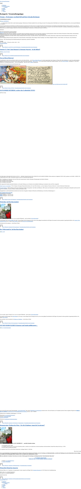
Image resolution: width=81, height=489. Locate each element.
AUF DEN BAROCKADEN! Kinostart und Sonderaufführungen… (19, 325)
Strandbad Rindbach (3, 43)
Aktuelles (4, 9)
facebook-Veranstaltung (4, 417)
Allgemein (19, 47)
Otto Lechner (5, 317)
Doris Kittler (11, 220)
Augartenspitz (16, 227)
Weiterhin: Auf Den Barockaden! (9, 202)
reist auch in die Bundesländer (27, 221)
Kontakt (3, 8)
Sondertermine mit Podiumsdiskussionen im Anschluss (17, 411)
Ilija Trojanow (15, 221)
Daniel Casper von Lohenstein (5, 185)
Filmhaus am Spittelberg (18, 319)
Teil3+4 (1, 195)
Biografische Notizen (6, 6)
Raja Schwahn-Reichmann (4, 1)
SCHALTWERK (65, 61)
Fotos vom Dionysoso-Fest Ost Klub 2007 (60, 84)
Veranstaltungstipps (24, 47)
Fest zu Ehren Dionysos (37, 60)
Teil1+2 (1, 194)
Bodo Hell (2, 32)
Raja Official (5, 47)
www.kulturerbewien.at (10, 460)
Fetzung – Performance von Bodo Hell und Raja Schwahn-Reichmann (20, 17)
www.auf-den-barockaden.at (10, 415)
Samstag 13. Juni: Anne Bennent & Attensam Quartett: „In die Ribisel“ (20, 49)
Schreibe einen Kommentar (32, 47)
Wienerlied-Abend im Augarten (9, 468)
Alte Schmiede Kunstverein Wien (6, 192)
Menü (1, 3)
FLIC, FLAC (35, 61)
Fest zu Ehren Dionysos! (7, 58)
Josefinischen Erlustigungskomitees (11, 419)
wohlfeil (31, 62)
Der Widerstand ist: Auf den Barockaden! (12, 229)
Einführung (4, 5)
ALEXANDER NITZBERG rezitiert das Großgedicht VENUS (17, 90)
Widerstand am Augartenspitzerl (35, 410)
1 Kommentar (29, 465)
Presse (3, 10)
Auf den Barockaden (34, 218)
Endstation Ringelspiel (37, 470)
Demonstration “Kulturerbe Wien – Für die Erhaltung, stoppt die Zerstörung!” (22, 425)
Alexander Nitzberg (3, 187)
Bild (12, 55)
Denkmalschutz (21, 422)
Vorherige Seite (2, 479)
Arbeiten (5, 7)
